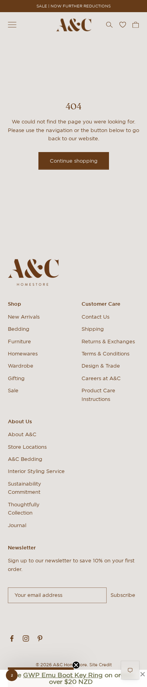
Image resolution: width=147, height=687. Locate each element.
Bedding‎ (18, 329)
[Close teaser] (76, 665)
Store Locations (27, 447)
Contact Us (95, 317)
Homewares (23, 354)
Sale (13, 390)
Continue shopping (74, 161)
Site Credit (100, 664)
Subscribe (123, 595)
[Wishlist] (123, 25)
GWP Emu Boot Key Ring (63, 674)
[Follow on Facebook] (12, 638)
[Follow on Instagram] (26, 638)
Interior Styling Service (36, 471)
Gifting (16, 378)
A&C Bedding (25, 459)
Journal (17, 525)
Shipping (93, 329)
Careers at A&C (101, 378)
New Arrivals (24, 317)
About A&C (22, 434)
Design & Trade (101, 366)
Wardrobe (20, 366)
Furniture (19, 341)
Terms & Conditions (105, 354)
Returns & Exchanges (108, 341)
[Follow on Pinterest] (40, 638)
